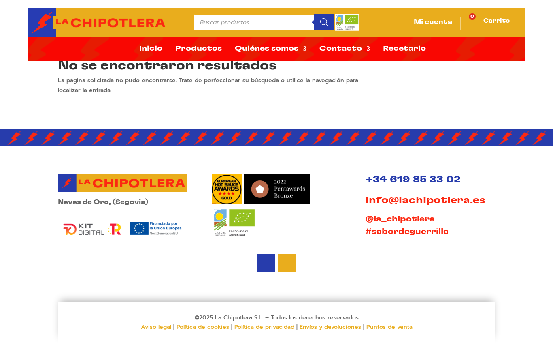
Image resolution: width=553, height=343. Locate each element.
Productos (198, 49)
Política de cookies (203, 327)
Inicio (150, 49)
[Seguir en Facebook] (287, 263)
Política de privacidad (264, 327)
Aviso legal (156, 327)
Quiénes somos (266, 49)
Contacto (340, 49)
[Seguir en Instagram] (266, 263)
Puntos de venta (389, 327)
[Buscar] (324, 22)
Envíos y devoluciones (330, 327)
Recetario (404, 49)
